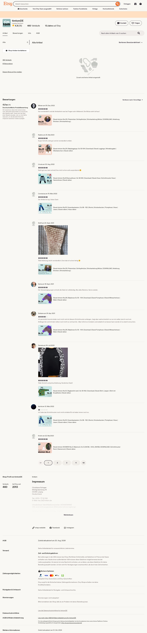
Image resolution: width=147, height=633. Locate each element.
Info (29, 33)
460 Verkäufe (7, 60)
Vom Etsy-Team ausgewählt (42, 9)
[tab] (16, 42)
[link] (40, 462)
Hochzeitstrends (108, 9)
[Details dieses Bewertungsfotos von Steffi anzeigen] (53, 240)
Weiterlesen (68, 515)
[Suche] (117, 3)
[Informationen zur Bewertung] (13, 25)
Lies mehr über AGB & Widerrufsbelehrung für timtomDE (57, 618)
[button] (121, 23)
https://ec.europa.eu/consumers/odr (71, 623)
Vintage (95, 9)
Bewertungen (18, 33)
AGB (38, 33)
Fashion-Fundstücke (80, 9)
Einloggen (127, 4)
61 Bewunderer (8, 63)
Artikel (5, 33)
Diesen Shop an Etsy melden (12, 72)
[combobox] (64, 3)
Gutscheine (123, 9)
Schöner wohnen (62, 9)
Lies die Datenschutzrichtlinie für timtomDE (52, 610)
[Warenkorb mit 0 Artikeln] (140, 3)
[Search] (140, 33)
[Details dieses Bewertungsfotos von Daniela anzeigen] (53, 362)
